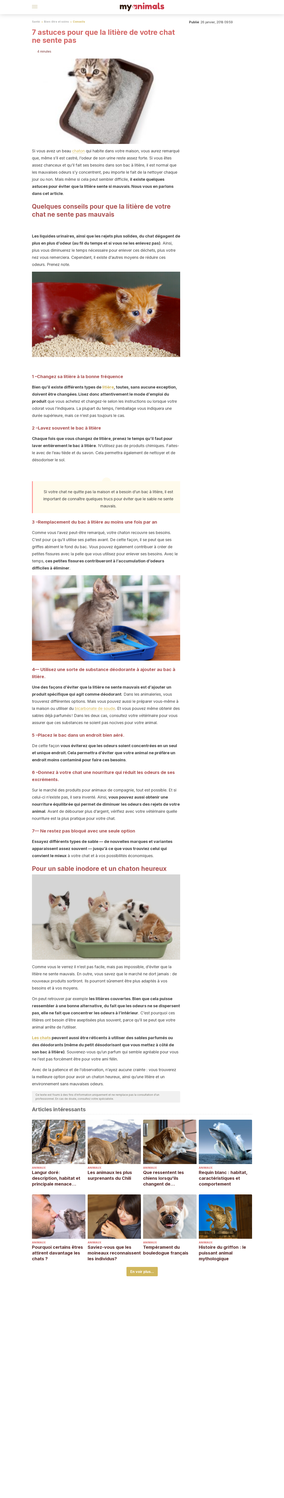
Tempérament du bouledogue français (165, 1250)
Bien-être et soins (56, 21)
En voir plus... (142, 1271)
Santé (36, 21)
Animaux (39, 1167)
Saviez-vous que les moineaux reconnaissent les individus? (114, 1253)
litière (108, 387)
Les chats (41, 1037)
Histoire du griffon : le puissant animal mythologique (222, 1253)
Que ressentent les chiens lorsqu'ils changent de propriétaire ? (163, 1178)
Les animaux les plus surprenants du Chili (110, 1175)
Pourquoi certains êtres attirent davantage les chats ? (57, 1253)
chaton (78, 151)
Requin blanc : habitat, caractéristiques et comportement (223, 1178)
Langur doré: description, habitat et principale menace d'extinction (56, 1178)
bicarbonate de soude (95, 708)
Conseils (79, 21)
